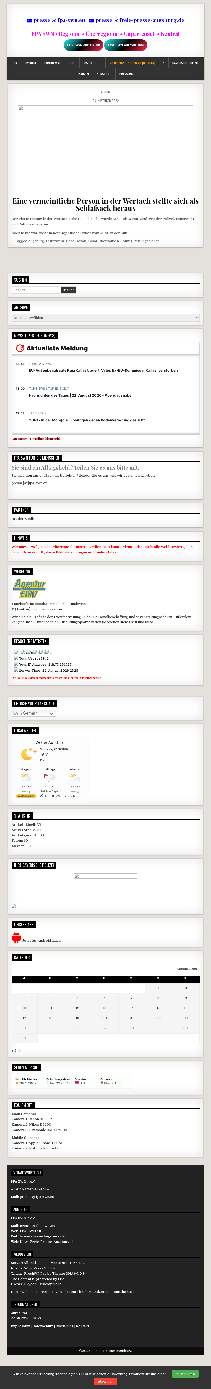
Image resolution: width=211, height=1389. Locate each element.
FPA (15, 62)
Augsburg (36, 241)
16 (186, 1008)
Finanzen (83, 73)
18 (50, 1018)
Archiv (105, 92)
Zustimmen (185, 1374)
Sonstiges (104, 73)
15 (158, 1008)
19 (77, 1018)
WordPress (33, 1268)
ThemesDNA (62, 1273)
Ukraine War (52, 62)
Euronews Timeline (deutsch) (36, 439)
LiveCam (30, 62)
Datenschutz (42, 1326)
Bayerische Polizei (185, 62)
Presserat (126, 73)
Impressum (20, 1326)
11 (50, 1008)
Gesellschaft (76, 241)
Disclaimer (65, 1326)
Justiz (87, 62)
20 (104, 1018)
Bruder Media (23, 519)
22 (158, 1018)
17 (24, 1018)
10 (24, 1008)
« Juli (16, 1051)
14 (132, 1008)
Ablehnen (105, 1381)
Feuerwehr (55, 241)
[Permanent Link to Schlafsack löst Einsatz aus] (106, 149)
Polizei (126, 241)
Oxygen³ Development (42, 1284)
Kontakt (82, 1326)
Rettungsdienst (146, 241)
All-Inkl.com (33, 1263)
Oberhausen (109, 241)
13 (105, 1008)
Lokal (92, 241)
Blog (72, 62)
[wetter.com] (26, 797)
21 (132, 1018)
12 (77, 1008)
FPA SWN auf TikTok (83, 45)
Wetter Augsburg (50, 742)
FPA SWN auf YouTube (126, 45)
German (30, 713)
